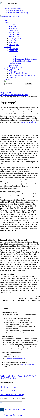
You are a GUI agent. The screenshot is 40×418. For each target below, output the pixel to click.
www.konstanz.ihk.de (28, 365)
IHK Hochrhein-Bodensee (13, 11)
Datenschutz (17, 415)
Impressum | (8, 415)
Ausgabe (6, 93)
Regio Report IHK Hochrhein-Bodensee (14, 95)
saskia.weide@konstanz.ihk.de (16, 359)
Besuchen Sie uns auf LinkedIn (16, 409)
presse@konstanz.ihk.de (27, 122)
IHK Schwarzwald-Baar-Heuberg (16, 13)
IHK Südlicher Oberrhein (13, 8)
